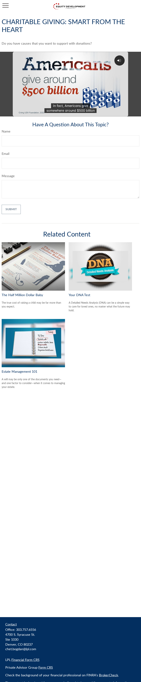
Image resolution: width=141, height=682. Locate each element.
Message (8, 176)
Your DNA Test (79, 295)
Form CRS (45, 667)
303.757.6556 (26, 630)
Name (6, 131)
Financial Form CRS (25, 660)
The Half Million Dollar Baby (22, 295)
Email (5, 154)
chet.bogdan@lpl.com (20, 649)
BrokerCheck (108, 675)
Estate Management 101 (19, 371)
